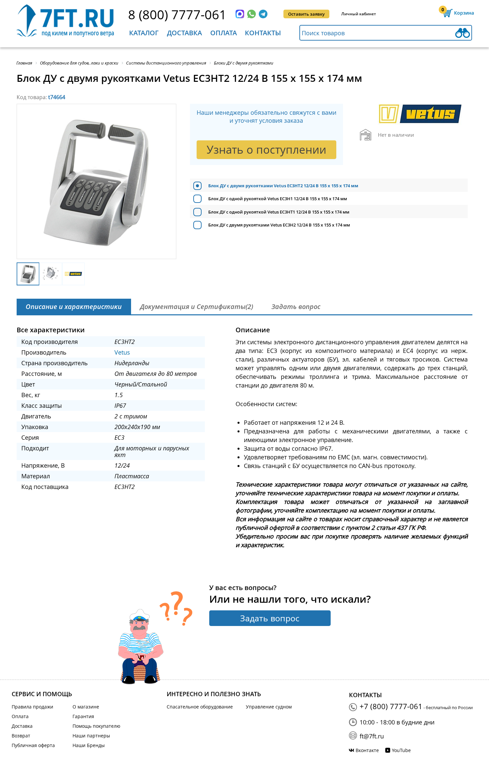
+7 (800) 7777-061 (391, 706)
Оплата (223, 32)
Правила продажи (32, 706)
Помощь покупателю (96, 726)
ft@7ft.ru (372, 736)
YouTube (401, 750)
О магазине (86, 706)
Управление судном (269, 706)
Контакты (263, 32)
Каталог (144, 32)
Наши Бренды (89, 745)
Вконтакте (367, 750)
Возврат (21, 735)
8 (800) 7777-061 (177, 14)
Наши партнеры (91, 735)
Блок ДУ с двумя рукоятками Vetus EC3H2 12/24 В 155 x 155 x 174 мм (279, 225)
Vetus (122, 352)
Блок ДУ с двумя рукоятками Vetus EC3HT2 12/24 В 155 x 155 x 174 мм (283, 186)
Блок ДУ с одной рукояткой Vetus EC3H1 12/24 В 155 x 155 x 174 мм (277, 199)
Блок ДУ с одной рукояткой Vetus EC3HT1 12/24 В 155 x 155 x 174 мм (278, 212)
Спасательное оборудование (200, 706)
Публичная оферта (33, 745)
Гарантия (83, 716)
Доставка (184, 32)
